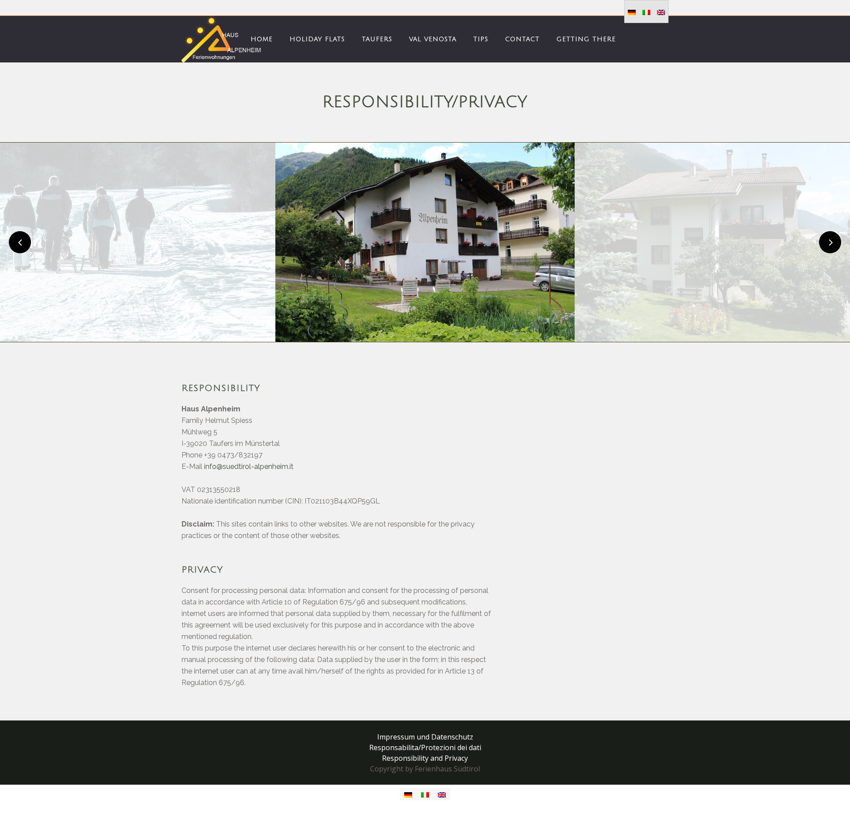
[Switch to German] (632, 11)
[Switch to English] (661, 11)
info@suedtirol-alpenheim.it (249, 466)
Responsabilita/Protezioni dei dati (425, 747)
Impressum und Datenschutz (425, 737)
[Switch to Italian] (646, 11)
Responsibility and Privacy (425, 758)
